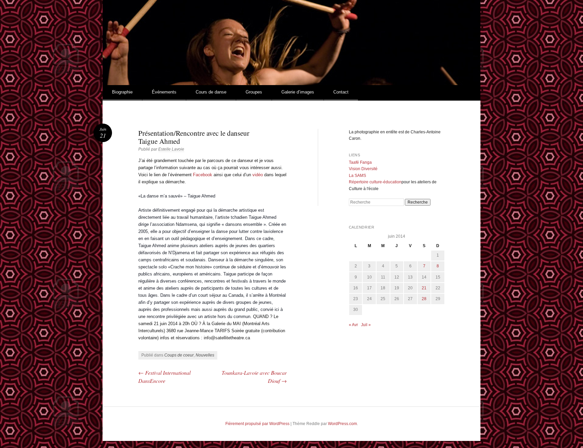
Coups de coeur (179, 355)
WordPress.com (342, 423)
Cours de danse (211, 92)
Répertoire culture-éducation (375, 182)
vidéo (257, 174)
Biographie (122, 92)
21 (424, 288)
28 (424, 298)
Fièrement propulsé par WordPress (257, 423)
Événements (164, 92)
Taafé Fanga (360, 162)
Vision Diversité (363, 168)
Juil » (366, 324)
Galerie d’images (297, 92)
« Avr (353, 324)
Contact (341, 92)
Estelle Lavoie (171, 149)
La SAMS (357, 175)
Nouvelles (205, 355)
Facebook (202, 174)
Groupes (254, 92)
